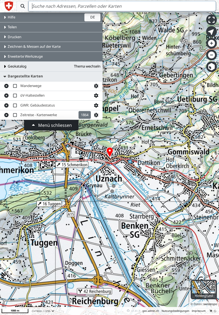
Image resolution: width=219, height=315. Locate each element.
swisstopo (210, 304)
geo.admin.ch (150, 311)
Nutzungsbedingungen (175, 311)
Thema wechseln (87, 66)
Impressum (199, 311)
